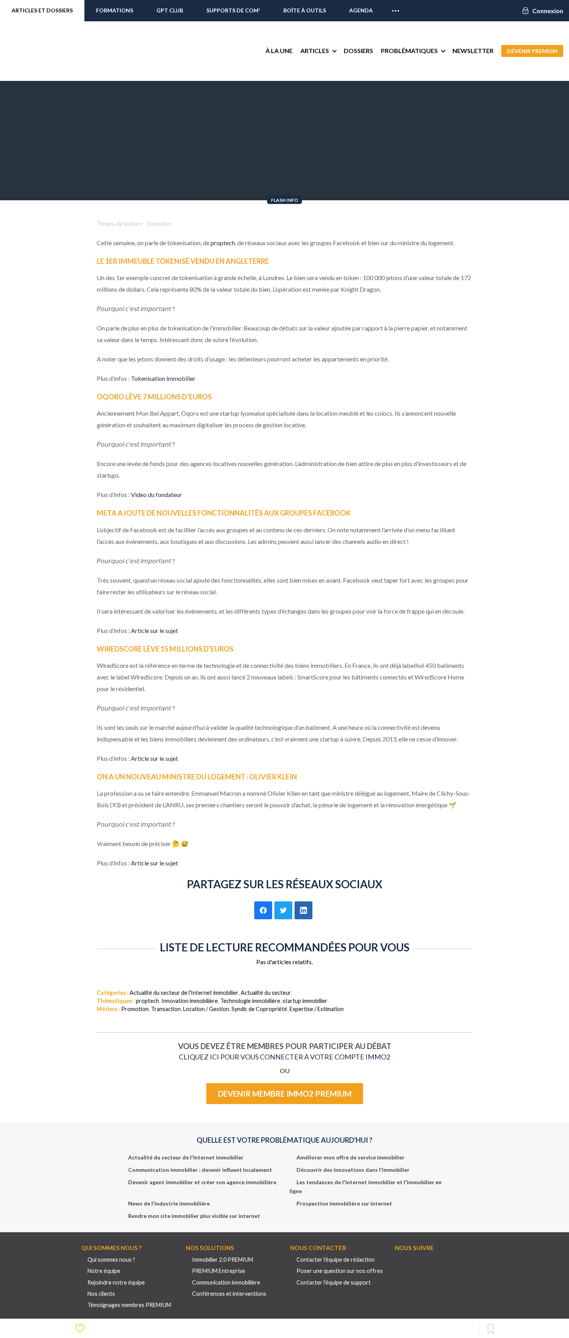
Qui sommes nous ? (111, 1259)
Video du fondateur (156, 494)
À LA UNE (279, 50)
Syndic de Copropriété (259, 1009)
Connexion (547, 10)
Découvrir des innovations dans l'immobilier (353, 1169)
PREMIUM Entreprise (218, 1270)
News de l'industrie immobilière (169, 1203)
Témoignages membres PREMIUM (129, 1305)
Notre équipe (103, 1270)
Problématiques (409, 50)
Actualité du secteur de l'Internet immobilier (184, 992)
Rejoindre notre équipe (116, 1282)
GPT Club (169, 10)
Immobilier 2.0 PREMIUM (222, 1259)
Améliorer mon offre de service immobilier (350, 1157)
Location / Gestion (206, 1009)
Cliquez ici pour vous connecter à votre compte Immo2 (284, 1057)
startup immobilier (305, 1000)
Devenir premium (532, 51)
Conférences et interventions (229, 1293)
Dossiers (358, 50)
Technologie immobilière (250, 1000)
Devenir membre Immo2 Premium (284, 1093)
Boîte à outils (304, 10)
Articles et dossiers (42, 10)
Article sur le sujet (154, 630)
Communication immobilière (226, 1282)
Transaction (166, 1009)
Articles (314, 50)
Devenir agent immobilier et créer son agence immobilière (202, 1182)
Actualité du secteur (266, 992)
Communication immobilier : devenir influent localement (200, 1169)
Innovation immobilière (189, 1000)
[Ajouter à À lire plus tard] (491, 1329)
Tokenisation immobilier (163, 378)
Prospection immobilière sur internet (344, 1203)
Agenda (361, 10)
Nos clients (101, 1293)
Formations (114, 10)
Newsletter (473, 50)
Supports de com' (233, 10)
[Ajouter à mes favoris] (80, 1328)
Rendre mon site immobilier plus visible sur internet (194, 1215)
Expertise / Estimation (317, 1009)
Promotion (135, 1009)
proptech (223, 242)
